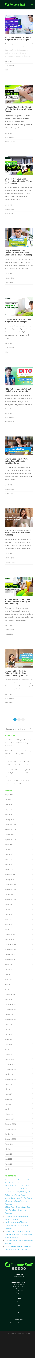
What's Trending (10, 421)
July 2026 (8, 800)
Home (19, 1302)
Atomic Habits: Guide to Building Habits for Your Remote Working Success (16, 673)
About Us (18, 1309)
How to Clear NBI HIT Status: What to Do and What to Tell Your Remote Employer (18, 763)
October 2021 (10, 1074)
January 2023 (9, 999)
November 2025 (10, 830)
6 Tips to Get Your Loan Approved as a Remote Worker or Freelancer (19, 181)
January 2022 (9, 1059)
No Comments (9, 65)
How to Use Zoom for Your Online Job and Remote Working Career (16, 461)
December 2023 (10, 944)
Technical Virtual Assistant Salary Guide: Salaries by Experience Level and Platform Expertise (18, 773)
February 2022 (10, 1054)
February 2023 (10, 994)
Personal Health (10, 141)
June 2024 (8, 914)
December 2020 (10, 1124)
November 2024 (10, 889)
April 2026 (8, 815)
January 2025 (9, 879)
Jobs (19, 1316)
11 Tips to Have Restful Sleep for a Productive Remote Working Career (19, 109)
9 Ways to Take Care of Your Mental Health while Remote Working (18, 532)
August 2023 (9, 964)
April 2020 (8, 1164)
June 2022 (8, 1034)
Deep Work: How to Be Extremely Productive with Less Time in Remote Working (18, 252)
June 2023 (8, 974)
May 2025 (8, 859)
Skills (6, 70)
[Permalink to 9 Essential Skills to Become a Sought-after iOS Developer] (19, 24)
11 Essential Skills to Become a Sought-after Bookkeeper (18, 320)
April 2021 (8, 1104)
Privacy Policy (18, 1319)
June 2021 (8, 1094)
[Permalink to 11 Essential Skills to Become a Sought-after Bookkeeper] (19, 306)
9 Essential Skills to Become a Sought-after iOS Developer (18, 38)
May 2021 (8, 1099)
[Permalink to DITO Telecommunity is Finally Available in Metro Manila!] (19, 376)
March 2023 (9, 989)
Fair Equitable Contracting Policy (19, 1323)
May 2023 (8, 979)
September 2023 (10, 959)
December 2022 (10, 1004)
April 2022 (8, 1044)
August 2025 (9, 845)
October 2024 (10, 894)
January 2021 (9, 1119)
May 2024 (8, 919)
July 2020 (8, 1149)
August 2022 (9, 1024)
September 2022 (10, 1019)
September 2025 (10, 839)
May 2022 (8, 1039)
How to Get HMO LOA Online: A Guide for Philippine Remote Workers (18, 782)
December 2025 (10, 825)
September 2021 (10, 1079)
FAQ (19, 1312)
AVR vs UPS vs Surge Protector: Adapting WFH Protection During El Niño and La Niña (18, 754)
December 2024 (10, 884)
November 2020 (10, 1129)
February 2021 (10, 1114)
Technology (9, 493)
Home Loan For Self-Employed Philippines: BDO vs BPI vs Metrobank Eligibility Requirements (19, 743)
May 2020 (8, 1159)
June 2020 (8, 1154)
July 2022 (8, 1029)
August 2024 (9, 904)
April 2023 (8, 984)
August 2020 (9, 1144)
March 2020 (9, 1169)
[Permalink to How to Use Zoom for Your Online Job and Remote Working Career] (19, 445)
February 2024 (10, 934)
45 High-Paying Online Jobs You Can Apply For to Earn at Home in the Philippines (17, 1210)
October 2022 (10, 1014)
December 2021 (10, 1064)
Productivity (9, 282)
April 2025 (8, 865)
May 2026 (8, 810)
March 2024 (9, 929)
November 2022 (10, 1009)
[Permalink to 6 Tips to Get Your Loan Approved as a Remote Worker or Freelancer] (19, 165)
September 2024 (10, 899)
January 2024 (9, 939)
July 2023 (8, 969)
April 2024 (8, 924)
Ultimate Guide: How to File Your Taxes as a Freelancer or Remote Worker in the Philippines (18, 1201)
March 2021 (9, 1109)
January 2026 (9, 820)
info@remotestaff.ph (19, 1276)
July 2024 (8, 909)
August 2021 (9, 1084)
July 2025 (8, 850)
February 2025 (10, 874)
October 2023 (10, 954)
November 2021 (10, 1069)
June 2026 (8, 805)
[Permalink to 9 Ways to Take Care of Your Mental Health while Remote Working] (19, 517)
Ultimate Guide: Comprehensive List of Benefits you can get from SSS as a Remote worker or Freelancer (18, 1234)
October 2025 (10, 835)
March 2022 (9, 1049)
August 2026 (9, 795)
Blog (19, 1305)
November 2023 (10, 949)
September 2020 (10, 1139)
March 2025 (9, 869)
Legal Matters (9, 213)
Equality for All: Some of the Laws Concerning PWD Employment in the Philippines (17, 1225)
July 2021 (8, 1089)
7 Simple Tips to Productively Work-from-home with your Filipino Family (18, 601)
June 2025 (8, 854)
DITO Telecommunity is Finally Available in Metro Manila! (19, 390)
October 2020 (10, 1134)
